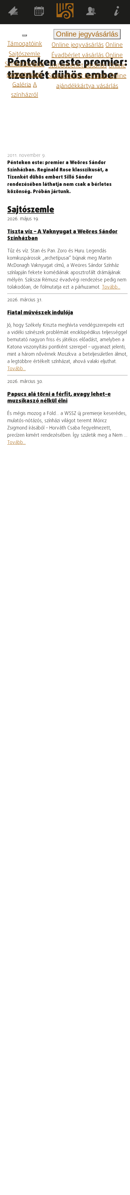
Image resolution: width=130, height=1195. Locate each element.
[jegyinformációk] (117, 12)
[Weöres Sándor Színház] (65, 12)
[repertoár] (13, 12)
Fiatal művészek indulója (40, 313)
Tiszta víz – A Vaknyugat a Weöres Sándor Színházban (62, 235)
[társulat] (91, 12)
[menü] (24, 35)
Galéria (21, 84)
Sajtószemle (24, 54)
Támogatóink (24, 44)
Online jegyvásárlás (78, 45)
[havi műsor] (39, 12)
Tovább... (111, 287)
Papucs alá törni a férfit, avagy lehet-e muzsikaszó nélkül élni (59, 397)
